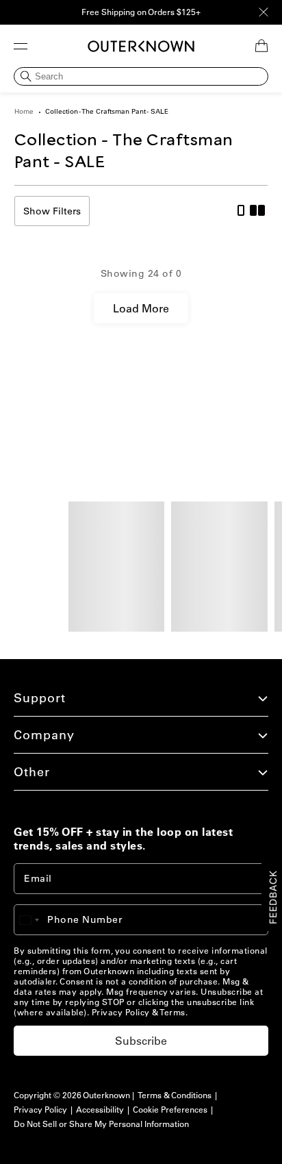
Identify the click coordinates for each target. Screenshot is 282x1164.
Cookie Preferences (170, 1109)
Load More (141, 308)
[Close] (263, 12)
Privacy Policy (121, 1012)
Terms (172, 1012)
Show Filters (52, 211)
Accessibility (100, 1109)
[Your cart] (261, 46)
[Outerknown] (141, 46)
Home (24, 111)
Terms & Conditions (175, 1095)
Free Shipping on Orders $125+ (141, 12)
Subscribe (141, 1041)
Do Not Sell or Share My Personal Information (101, 1124)
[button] (20, 46)
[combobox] (35, 919)
